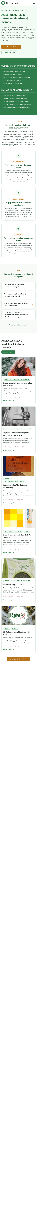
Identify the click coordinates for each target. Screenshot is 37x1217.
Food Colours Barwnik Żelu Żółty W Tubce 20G (17, 536)
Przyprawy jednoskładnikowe (14, 481)
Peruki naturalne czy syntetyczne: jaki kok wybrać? (17, 384)
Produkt (7, 479)
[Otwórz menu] (34, 3)
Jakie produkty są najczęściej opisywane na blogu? (14, 286)
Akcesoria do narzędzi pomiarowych (17, 379)
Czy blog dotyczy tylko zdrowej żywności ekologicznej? (15, 295)
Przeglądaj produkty (10, 47)
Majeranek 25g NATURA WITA (15, 584)
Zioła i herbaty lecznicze (21, 581)
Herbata (7, 628)
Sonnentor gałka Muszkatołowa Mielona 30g (15, 486)
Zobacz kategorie (9, 52)
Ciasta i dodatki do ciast (13, 531)
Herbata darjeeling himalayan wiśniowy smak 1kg (18, 633)
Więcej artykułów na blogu (17, 325)
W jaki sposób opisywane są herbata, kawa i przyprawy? (17, 304)
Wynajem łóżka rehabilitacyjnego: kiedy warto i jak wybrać (16, 434)
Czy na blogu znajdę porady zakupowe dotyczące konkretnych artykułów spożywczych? (16, 315)
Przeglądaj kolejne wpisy (17, 659)
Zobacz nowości (7, 352)
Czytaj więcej (7, 400)
